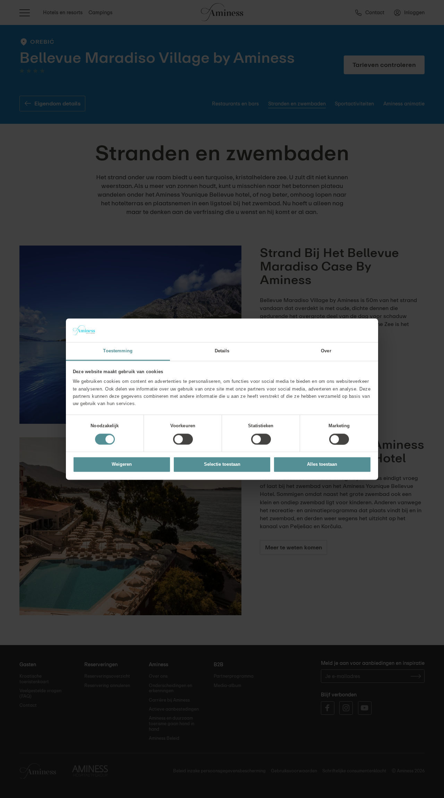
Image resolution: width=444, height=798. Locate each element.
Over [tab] (326, 351)
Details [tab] (222, 351)
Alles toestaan (322, 464)
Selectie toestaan (222, 464)
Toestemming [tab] (118, 351)
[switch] (183, 439)
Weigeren (122, 464)
